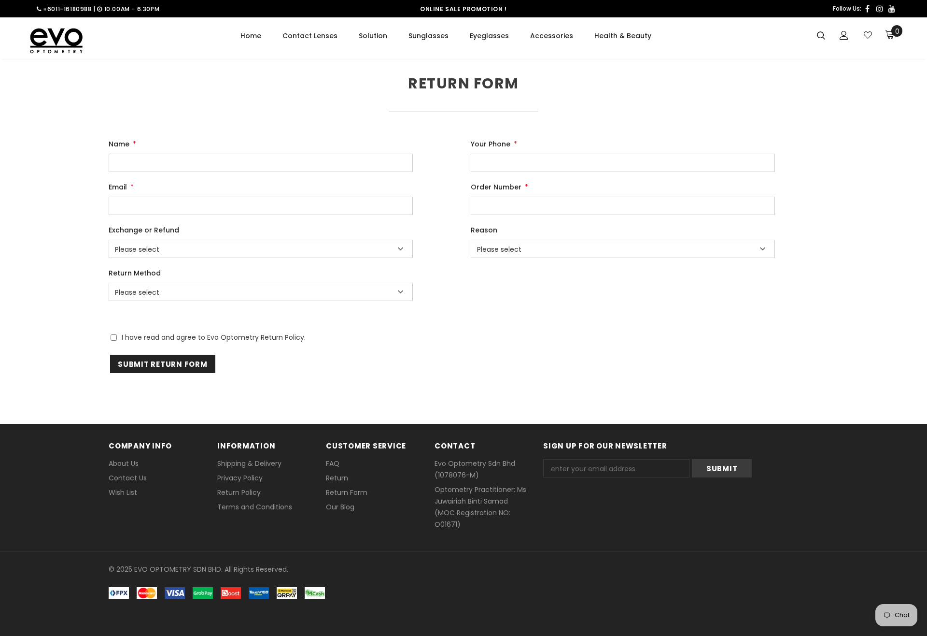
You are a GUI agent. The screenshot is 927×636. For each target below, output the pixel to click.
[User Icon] (844, 35)
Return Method (135, 273)
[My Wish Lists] (868, 35)
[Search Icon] (821, 35)
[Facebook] (867, 9)
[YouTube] (891, 9)
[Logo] (56, 40)
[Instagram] (879, 9)
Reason (484, 230)
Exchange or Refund (144, 230)
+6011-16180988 (67, 9)
